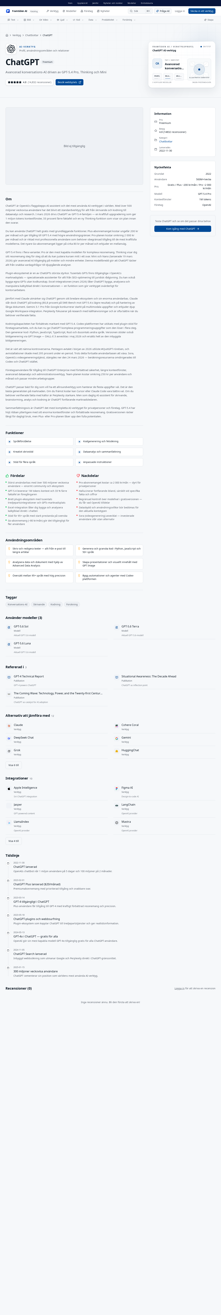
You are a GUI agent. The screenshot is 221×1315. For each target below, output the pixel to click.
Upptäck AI (82, 3)
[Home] (7, 35)
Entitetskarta (147, 3)
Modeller (132, 3)
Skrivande (39, 604)
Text (13, 19)
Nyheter (105, 11)
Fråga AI (165, 11)
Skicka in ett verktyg (201, 11)
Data (91, 19)
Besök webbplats (67, 82)
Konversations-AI (17, 604)
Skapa (210, 19)
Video (45, 19)
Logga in (180, 11)
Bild (29, 19)
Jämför (95, 3)
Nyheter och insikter (113, 3)
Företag (88, 11)
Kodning (55, 604)
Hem (70, 3)
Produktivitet (108, 19)
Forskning (127, 19)
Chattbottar (32, 35)
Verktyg (54, 11)
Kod (78, 19)
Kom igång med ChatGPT (180, 228)
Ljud (62, 19)
